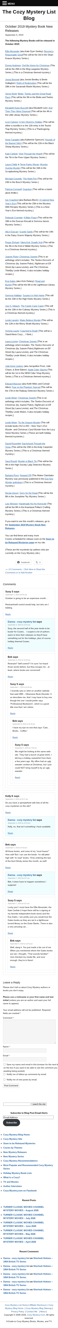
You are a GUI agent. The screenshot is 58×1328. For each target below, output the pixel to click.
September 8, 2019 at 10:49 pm (23, 724)
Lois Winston (11, 503)
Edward (9, 383)
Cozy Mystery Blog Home (16, 1134)
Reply (8, 614)
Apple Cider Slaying (37, 369)
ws (19, 65)
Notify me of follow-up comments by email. (27, 1074)
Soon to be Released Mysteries (19, 1143)
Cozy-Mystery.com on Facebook (20, 1190)
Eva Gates (10, 281)
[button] (5, 3)
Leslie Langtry (12, 320)
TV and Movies (11, 1182)
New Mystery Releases (15, 1152)
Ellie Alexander (12, 51)
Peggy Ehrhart (12, 242)
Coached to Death (29, 331)
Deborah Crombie (13, 217)
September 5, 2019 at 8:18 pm (16, 848)
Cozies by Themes (12, 1147)
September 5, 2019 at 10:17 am (16, 799)
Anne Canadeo (12, 139)
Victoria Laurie (12, 331)
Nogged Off (25, 475)
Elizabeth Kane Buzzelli (16, 108)
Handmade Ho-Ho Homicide (32, 503)
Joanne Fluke (11, 256)
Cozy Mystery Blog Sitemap (39, 1308)
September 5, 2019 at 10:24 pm (19, 625)
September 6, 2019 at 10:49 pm (19, 660)
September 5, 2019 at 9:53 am (16, 595)
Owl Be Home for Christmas (36, 65)
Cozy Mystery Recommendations (20, 1160)
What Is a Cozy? (11, 1177)
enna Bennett (12, 79)
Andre (15, 65)
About (43, 1311)
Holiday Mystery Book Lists (17, 1173)
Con (15, 178)
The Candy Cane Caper (32, 306)
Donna (8, 65)
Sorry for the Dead (28, 493)
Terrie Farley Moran (29, 164)
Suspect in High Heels (33, 295)
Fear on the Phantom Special (26, 387)
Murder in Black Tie (27, 461)
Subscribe (11, 1122)
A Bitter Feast (30, 217)
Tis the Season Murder (29, 422)
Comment (8, 1018)
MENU (11, 4)
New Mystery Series (13, 1156)
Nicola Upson (11, 493)
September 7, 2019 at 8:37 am (18, 903)
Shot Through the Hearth (31, 153)
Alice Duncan (11, 231)
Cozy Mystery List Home (16, 1305)
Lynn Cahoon (11, 122)
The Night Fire (30, 178)
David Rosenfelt (13, 443)
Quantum (27, 189)
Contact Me (31, 1311)
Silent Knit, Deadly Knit (31, 242)
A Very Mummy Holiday (30, 122)
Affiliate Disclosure (38, 1305)
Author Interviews (12, 1186)
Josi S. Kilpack (12, 306)
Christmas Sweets (28, 256)
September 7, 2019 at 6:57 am (18, 878)
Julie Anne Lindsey (14, 366)
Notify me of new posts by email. (22, 1079)
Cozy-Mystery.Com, (36, 1315)
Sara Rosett (11, 461)
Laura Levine (11, 341)
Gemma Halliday (13, 295)
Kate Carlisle (11, 153)
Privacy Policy (17, 1311)
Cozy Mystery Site (12, 1139)
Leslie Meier (11, 398)
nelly (19, 178)
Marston (17, 383)
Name (6, 1046)
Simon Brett (11, 94)
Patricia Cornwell (13, 189)
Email (6, 1055)
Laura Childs (11, 164)
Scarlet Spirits (26, 231)
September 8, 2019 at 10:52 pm (21, 944)
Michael (9, 178)
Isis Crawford (11, 200)
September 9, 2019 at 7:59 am (26, 748)
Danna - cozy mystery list (22, 621)
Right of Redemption (26, 83)
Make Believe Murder (30, 320)
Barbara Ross (12, 475)
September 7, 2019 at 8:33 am (21, 687)
